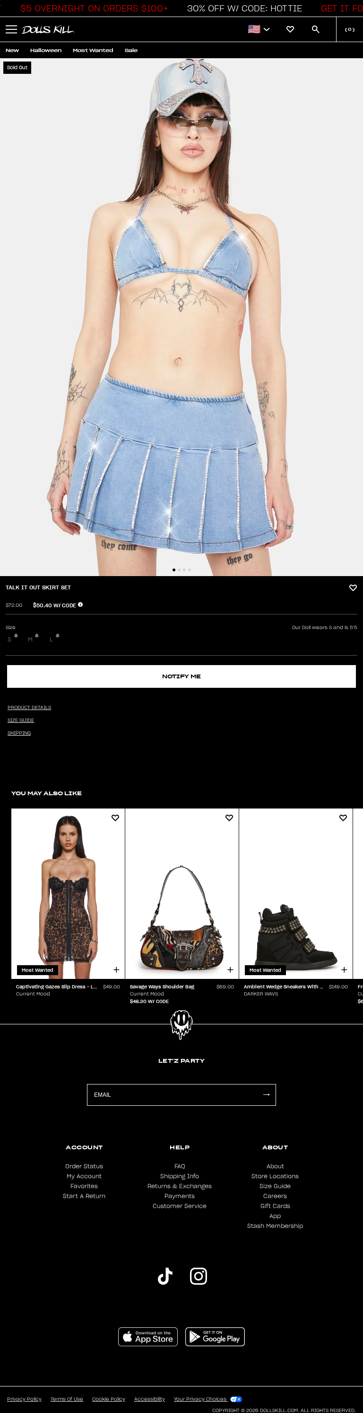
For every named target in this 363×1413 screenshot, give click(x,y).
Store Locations (275, 1176)
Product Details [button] (29, 707)
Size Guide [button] (21, 720)
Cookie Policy (108, 1399)
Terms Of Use (67, 1399)
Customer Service (180, 1206)
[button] (91, 8)
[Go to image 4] (189, 570)
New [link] (12, 50)
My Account (84, 1176)
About (275, 1166)
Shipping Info (179, 1176)
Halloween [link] (45, 50)
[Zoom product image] (181, 317)
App (275, 1216)
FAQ (179, 1166)
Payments (179, 1196)
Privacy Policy (24, 1399)
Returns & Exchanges (179, 1186)
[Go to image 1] (174, 570)
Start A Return (84, 1196)
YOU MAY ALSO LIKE (46, 793)
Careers (275, 1196)
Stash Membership (275, 1226)
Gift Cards (275, 1206)
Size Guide (275, 1186)
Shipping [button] (19, 733)
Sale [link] (131, 50)
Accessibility (149, 1399)
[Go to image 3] (184, 570)
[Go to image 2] (179, 570)
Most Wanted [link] (93, 50)
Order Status (84, 1166)
